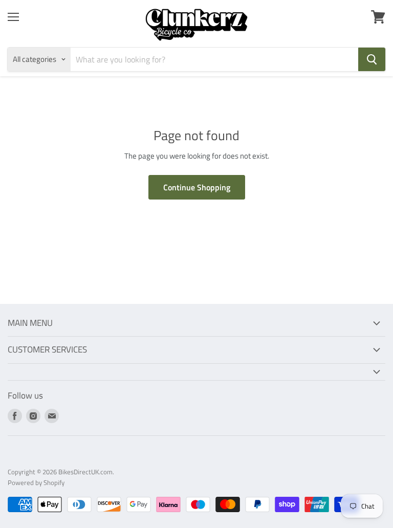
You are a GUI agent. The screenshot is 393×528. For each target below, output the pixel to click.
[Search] (371, 59)
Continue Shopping (196, 187)
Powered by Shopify (36, 482)
